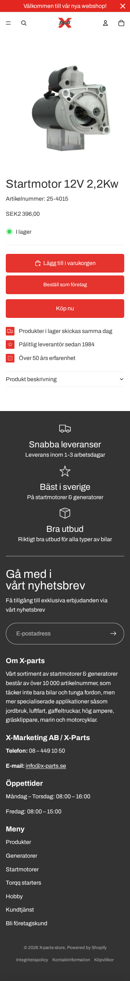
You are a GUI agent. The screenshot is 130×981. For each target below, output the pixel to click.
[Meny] (8, 23)
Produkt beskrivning (31, 379)
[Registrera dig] (113, 633)
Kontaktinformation (71, 959)
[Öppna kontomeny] (105, 23)
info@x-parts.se (46, 766)
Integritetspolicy (32, 959)
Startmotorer (22, 869)
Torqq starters (23, 883)
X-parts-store (52, 947)
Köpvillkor (104, 959)
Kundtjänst (20, 910)
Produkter (18, 842)
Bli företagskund (26, 923)
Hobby (14, 896)
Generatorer (21, 856)
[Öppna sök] (24, 23)
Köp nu (65, 308)
